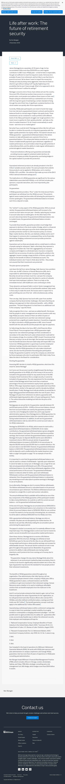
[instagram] (30, 769)
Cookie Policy (6, 8)
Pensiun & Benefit (36, 740)
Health (34, 734)
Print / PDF (14, 58)
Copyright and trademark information (10, 774)
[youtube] (26, 769)
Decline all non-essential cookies (53, 12)
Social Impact (21, 737)
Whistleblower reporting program (18, 776)
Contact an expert (32, 717)
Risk (33, 743)
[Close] (62, 2)
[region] (32, 7)
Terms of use (19, 774)
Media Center (21, 740)
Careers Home (50, 734)
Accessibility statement (7, 776)
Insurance (35, 737)
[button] (19, 769)
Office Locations (22, 743)
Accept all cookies (37, 12)
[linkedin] (23, 769)
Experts (20, 746)
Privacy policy (25, 774)
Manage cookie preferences (9, 12)
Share (12, 63)
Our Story (20, 734)
